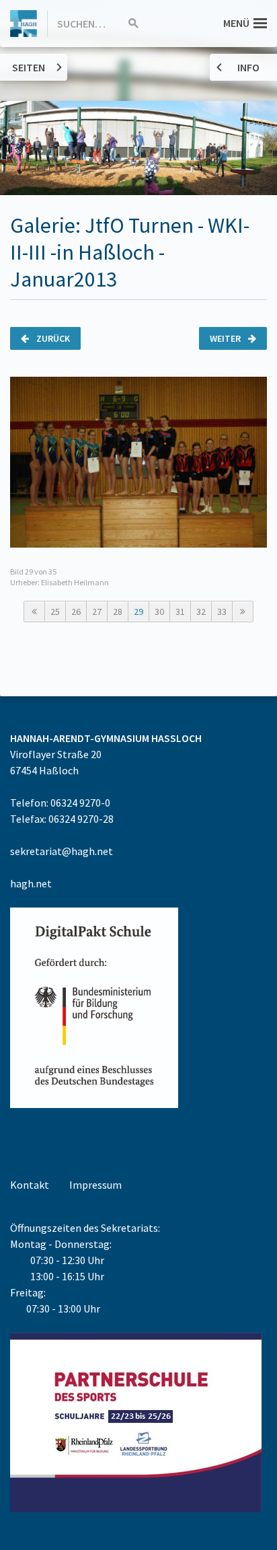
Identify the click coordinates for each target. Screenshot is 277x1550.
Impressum (95, 1184)
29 (138, 611)
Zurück (52, 338)
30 (159, 611)
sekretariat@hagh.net (61, 851)
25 (55, 611)
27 (97, 611)
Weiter (226, 338)
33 (222, 611)
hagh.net (31, 883)
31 (180, 611)
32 (201, 611)
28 (117, 611)
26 (76, 611)
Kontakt (29, 1184)
